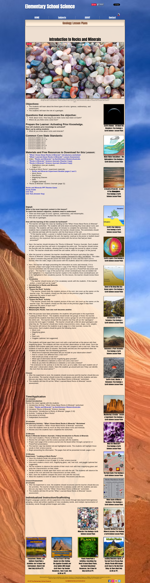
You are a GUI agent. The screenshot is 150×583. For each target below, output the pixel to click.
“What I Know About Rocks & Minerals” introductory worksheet (55, 155)
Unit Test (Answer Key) (35, 194)
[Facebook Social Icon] (109, 581)
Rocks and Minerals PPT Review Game (41, 188)
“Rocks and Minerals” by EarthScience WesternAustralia (57, 159)
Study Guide (31, 190)
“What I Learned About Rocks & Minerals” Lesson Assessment (54, 157)
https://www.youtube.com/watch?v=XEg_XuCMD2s (70, 257)
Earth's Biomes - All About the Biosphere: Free (114, 127)
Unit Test (29, 192)
